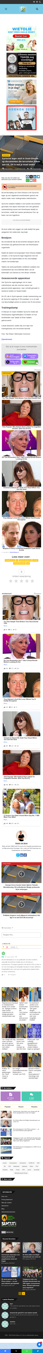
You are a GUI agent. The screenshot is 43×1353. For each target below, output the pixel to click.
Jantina (12, 1321)
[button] (13, 356)
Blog (3, 1209)
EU (5, 1166)
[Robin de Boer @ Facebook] (25, 856)
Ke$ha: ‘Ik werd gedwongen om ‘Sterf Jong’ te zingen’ (6, 1073)
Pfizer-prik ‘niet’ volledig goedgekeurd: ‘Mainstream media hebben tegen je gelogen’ (34, 1044)
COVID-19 (31, 1163)
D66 (38, 1163)
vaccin (29, 1169)
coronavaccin (13, 1163)
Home (5, 135)
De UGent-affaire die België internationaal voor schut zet (26, 1121)
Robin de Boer (8, 169)
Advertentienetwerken (8, 1212)
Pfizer (31, 1166)
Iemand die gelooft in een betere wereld (23, 1313)
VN (28, 563)
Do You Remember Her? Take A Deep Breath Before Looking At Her (21, 458)
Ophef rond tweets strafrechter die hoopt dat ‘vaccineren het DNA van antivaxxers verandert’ (23, 1011)
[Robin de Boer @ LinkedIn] (21, 856)
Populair (8, 1107)
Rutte (11, 1169)
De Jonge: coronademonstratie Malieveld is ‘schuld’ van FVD (20, 1071)
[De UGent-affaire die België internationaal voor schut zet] (6, 1123)
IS (17, 560)
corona (5, 1163)
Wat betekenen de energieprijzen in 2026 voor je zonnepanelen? (27, 1147)
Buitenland (11, 135)
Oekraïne (24, 1166)
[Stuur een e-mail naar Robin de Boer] (18, 856)
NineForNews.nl (14, 552)
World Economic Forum (21, 1173)
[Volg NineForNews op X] (13, 362)
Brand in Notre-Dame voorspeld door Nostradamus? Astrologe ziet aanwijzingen (35, 1073)
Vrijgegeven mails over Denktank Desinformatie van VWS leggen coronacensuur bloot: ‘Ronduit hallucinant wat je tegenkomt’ (27, 1139)
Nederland (16, 1166)
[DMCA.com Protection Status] (22, 1232)
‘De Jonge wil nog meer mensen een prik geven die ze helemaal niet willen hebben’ (8, 1044)
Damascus (10, 560)
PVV (37, 1166)
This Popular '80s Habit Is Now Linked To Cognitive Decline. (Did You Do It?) (21, 427)
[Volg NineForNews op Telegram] (30, 356)
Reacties (34, 1107)
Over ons (4, 1196)
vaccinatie (36, 1169)
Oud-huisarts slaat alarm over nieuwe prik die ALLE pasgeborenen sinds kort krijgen (26, 1112)
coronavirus (23, 1163)
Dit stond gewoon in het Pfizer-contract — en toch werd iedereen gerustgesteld (26, 1129)
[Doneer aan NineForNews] (30, 362)
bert (11, 1304)
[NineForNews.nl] (21, 8)
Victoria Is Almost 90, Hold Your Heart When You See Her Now (21, 488)
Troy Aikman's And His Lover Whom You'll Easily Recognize (21, 519)
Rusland (5, 1169)
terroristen (19, 563)
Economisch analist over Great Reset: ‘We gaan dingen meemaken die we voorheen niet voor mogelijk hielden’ (35, 1011)
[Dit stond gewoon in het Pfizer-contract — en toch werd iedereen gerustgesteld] (6, 1132)
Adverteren (5, 1205)
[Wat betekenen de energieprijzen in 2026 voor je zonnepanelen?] (6, 1150)
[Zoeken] (37, 9)
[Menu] (6, 9)
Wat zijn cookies (7, 1202)
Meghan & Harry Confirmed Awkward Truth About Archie (21, 549)
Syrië (35, 560)
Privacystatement (7, 1199)
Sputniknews (7, 339)
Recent (20, 1107)
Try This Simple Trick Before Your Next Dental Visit (21, 398)
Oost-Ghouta (25, 560)
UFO (23, 1169)
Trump (17, 1169)
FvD (9, 1166)
